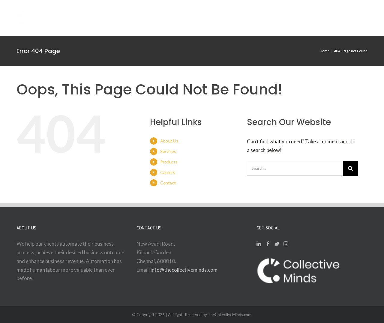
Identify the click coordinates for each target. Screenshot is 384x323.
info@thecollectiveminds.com (184, 270)
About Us (169, 140)
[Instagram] (286, 243)
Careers (167, 172)
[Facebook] (268, 243)
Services (168, 151)
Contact (168, 182)
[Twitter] (276, 243)
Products (169, 161)
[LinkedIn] (258, 243)
